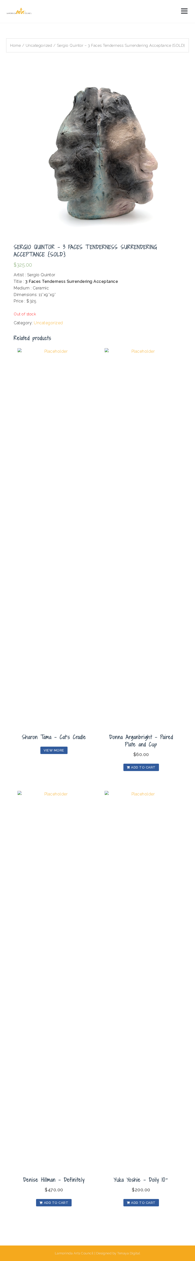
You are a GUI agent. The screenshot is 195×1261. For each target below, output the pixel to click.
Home (15, 45)
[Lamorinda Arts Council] (19, 11)
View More (54, 750)
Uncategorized (39, 45)
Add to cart (143, 767)
